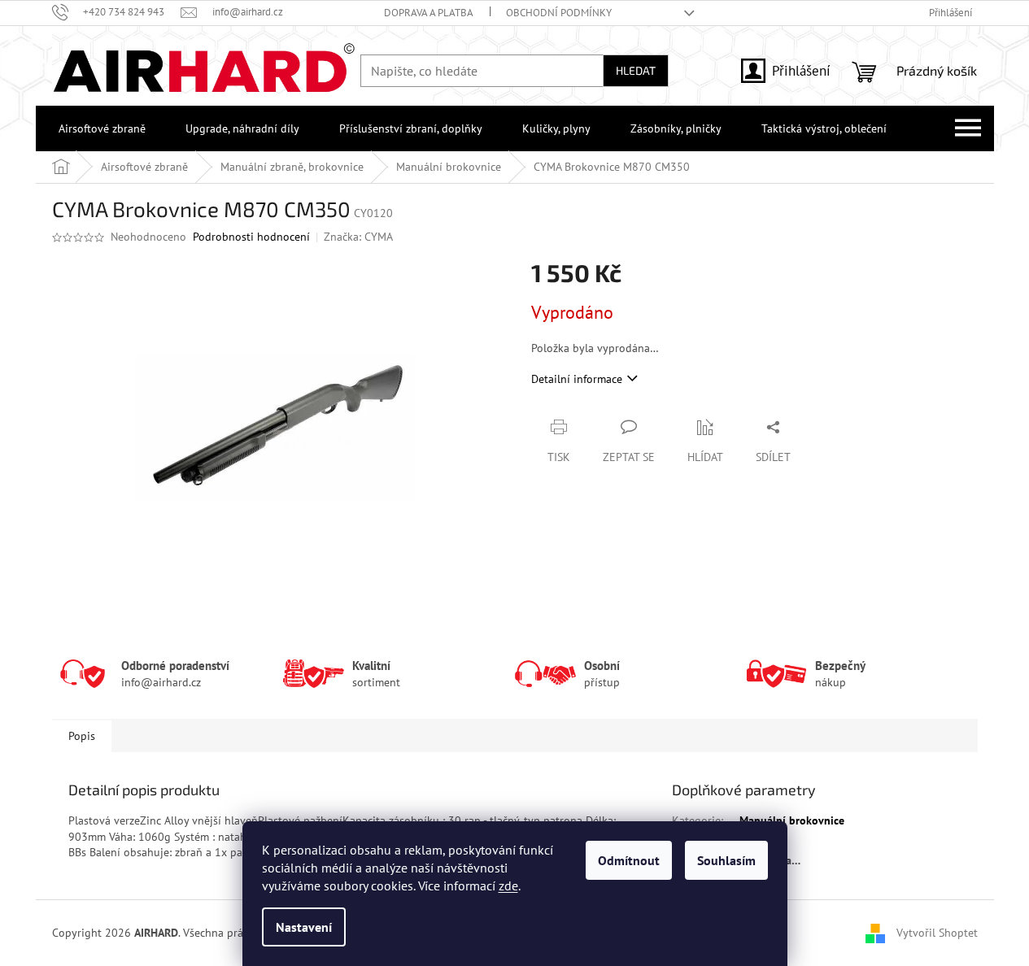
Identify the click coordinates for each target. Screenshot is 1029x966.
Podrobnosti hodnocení (251, 236)
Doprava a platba (428, 13)
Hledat (636, 70)
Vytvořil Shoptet (937, 932)
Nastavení (304, 927)
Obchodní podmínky (559, 13)
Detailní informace (576, 379)
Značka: (358, 236)
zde (508, 885)
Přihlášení (801, 71)
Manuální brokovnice (791, 820)
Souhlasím (726, 860)
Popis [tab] (81, 736)
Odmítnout (629, 860)
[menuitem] (99, 128)
